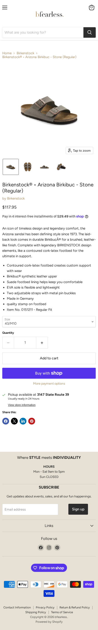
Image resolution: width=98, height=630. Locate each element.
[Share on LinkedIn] (23, 421)
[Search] (89, 32)
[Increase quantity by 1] (42, 342)
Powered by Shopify (49, 621)
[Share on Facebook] (5, 421)
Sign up (78, 509)
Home (7, 53)
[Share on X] (14, 421)
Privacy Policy (45, 607)
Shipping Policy (35, 612)
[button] (10, 167)
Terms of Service (62, 612)
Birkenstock (25, 53)
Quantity (8, 332)
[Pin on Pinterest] (31, 421)
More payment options (49, 383)
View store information (22, 405)
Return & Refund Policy (74, 607)
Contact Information (17, 607)
